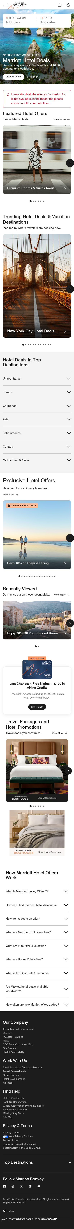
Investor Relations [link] (13, 1036)
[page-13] (49, 576)
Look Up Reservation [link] (15, 1101)
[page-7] (38, 344)
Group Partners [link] (11, 1075)
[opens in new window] (37, 770)
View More (60, 119)
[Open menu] (5, 4)
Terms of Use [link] (10, 1140)
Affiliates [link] (7, 1082)
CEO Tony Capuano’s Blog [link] (18, 1044)
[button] (19, 21)
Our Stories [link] (9, 1048)
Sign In (34, 76)
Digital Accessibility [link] (13, 1052)
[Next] (68, 771)
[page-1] (30, 201)
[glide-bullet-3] (38, 806)
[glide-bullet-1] (33, 806)
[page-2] (33, 201)
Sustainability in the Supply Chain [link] (22, 1147)
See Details (37, 706)
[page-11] (48, 344)
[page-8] (40, 344)
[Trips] (60, 5)
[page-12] (50, 344)
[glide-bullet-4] (40, 806)
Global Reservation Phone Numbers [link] (23, 1105)
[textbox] (20, 22)
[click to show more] (70, 163)
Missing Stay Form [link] (13, 1113)
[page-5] (40, 201)
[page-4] (38, 201)
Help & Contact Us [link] (13, 1098)
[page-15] (54, 576)
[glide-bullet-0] (30, 806)
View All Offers (14, 76)
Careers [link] (7, 1033)
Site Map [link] (8, 1117)
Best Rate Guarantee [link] (15, 1109)
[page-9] (43, 344)
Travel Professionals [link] (14, 1071)
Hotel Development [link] (14, 1078)
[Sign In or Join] (68, 5)
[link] (18, 1136)
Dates (48, 18)
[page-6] (43, 201)
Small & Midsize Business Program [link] (23, 1067)
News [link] (6, 1040)
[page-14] (52, 576)
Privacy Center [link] (11, 1132)
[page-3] (35, 201)
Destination (17, 18)
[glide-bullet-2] (35, 806)
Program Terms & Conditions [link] (19, 1143)
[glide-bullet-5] (43, 806)
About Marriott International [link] (18, 1029)
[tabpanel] (37, 21)
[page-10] (45, 344)
